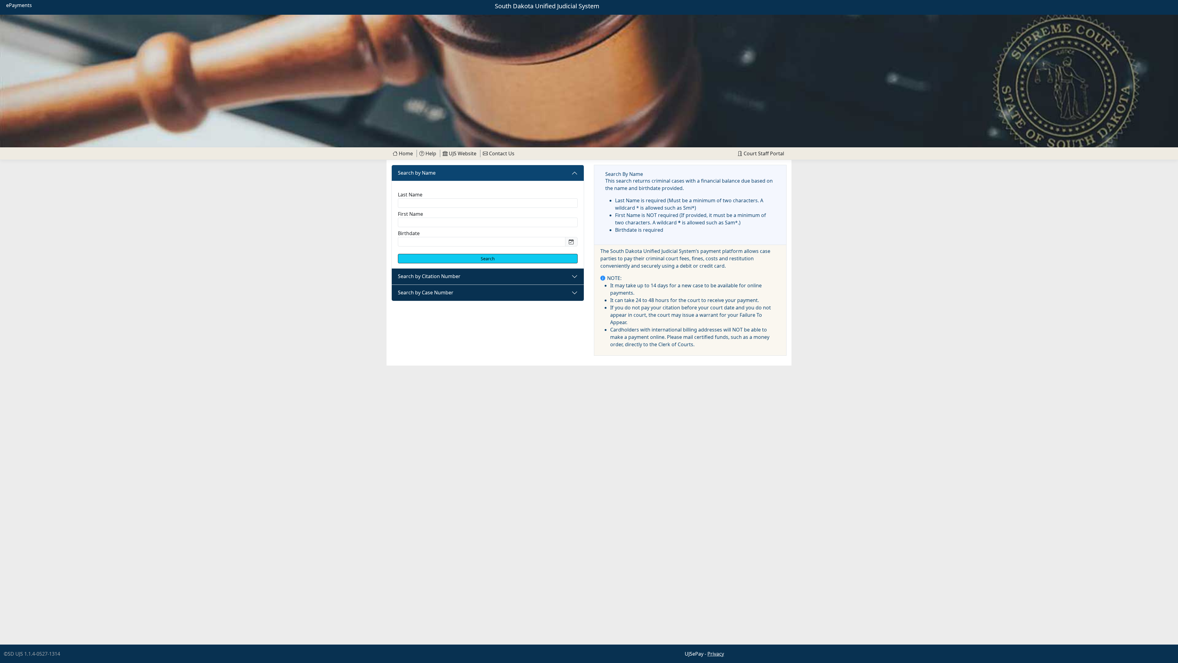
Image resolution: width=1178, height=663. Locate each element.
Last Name (410, 194)
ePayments (19, 5)
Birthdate (409, 233)
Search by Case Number (425, 292)
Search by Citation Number (429, 276)
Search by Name (417, 172)
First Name (410, 214)
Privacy (715, 653)
